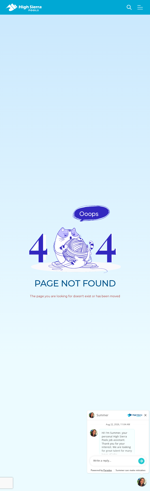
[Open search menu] (129, 7)
